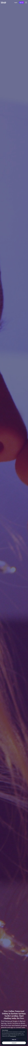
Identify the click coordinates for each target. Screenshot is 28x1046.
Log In (15, 2)
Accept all (14, 1042)
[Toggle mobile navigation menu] (26, 2)
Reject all (14, 1039)
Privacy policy (13, 1036)
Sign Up (21, 2)
